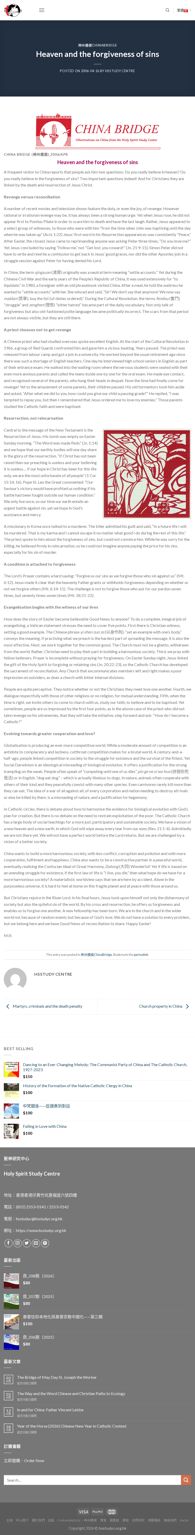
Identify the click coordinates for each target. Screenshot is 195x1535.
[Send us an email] (36, 1243)
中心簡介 (22, 1520)
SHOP (184, 1520)
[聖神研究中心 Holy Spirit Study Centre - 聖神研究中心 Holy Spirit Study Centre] (17, 10)
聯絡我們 (170, 1520)
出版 (51, 1520)
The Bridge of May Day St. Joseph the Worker (57, 1377)
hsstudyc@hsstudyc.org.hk (39, 1218)
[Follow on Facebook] (8, 1243)
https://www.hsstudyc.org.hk (41, 1230)
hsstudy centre (120, 71)
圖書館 (114, 1520)
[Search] (167, 10)
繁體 (180, 10)
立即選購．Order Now (24, 1460)
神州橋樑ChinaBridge (97, 45)
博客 (103, 1520)
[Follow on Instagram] (17, 1243)
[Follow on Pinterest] (45, 1243)
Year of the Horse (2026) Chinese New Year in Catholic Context (71, 1425)
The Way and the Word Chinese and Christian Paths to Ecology (71, 1393)
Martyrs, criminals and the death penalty (47, 1006)
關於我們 (38, 1520)
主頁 (9, 1520)
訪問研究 (138, 1520)
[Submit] (186, 1480)
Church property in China (161, 1006)
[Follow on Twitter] (27, 1243)
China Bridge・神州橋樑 (77, 1520)
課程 (125, 1520)
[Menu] (42, 10)
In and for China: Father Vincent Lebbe (50, 1409)
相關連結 (154, 1520)
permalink (141, 955)
